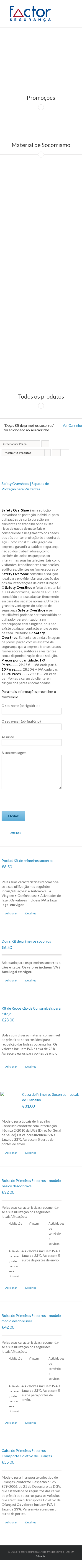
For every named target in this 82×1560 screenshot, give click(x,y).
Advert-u (41, 1556)
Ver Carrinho (72, 425)
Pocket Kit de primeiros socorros (27, 860)
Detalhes (15, 832)
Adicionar (11, 913)
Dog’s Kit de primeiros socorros (26, 941)
